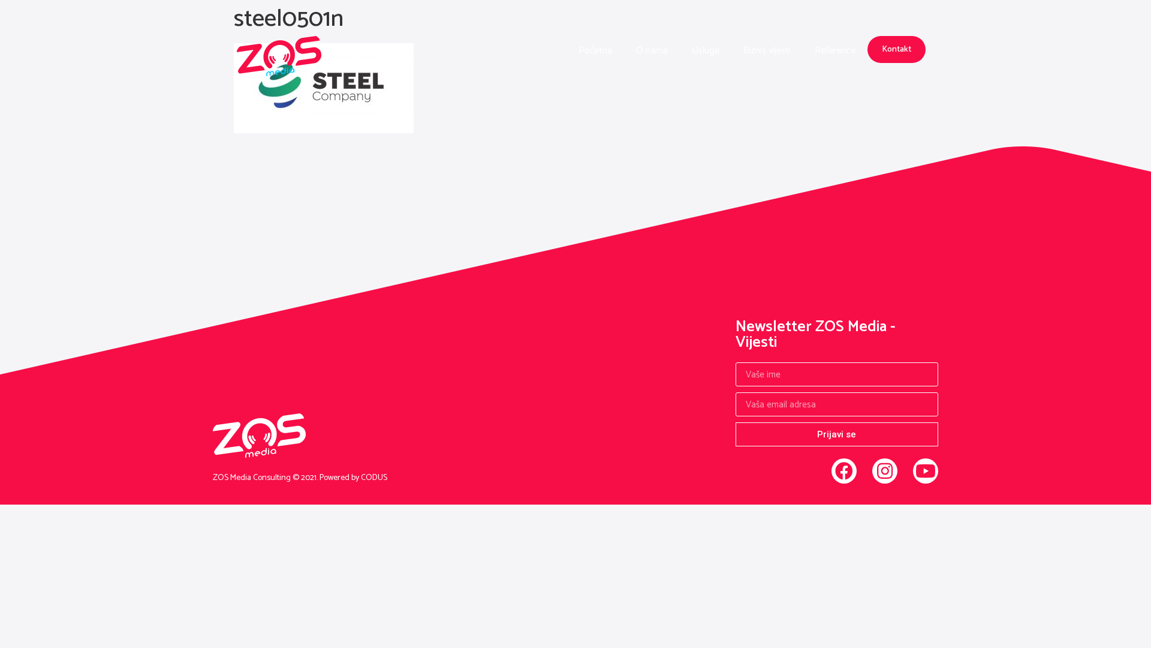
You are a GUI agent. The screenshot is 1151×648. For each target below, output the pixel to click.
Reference (835, 51)
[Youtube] (925, 471)
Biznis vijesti (767, 51)
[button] (896, 49)
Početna (595, 51)
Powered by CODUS (353, 478)
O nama (652, 51)
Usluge (705, 51)
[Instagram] (884, 471)
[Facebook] (844, 471)
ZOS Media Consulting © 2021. (266, 478)
